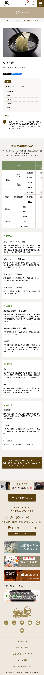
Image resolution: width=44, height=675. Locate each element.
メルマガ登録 (22, 660)
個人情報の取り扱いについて (22, 654)
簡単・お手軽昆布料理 (23, 20)
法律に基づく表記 (22, 647)
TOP (3, 20)
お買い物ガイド (22, 641)
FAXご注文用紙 (20, 533)
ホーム (6, 5)
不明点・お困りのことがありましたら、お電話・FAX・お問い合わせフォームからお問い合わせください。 (22, 463)
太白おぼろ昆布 (11, 87)
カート (26, 3)
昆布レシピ (10, 20)
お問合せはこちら (23, 497)
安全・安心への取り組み (22, 666)
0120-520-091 (18, 517)
